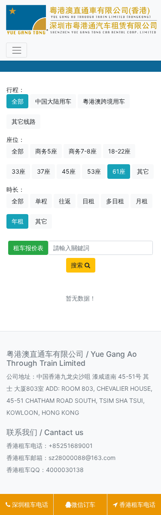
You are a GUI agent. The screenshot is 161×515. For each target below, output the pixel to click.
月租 (142, 201)
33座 (18, 171)
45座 (69, 171)
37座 (43, 171)
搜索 (78, 265)
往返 (65, 201)
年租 (18, 221)
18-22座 (119, 151)
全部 (18, 101)
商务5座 (46, 151)
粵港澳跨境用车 (104, 101)
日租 (88, 201)
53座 (94, 171)
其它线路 (24, 121)
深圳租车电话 (29, 504)
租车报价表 (28, 247)
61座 (118, 171)
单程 (41, 201)
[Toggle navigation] (16, 50)
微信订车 (83, 504)
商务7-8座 (83, 151)
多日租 (115, 201)
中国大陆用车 (53, 101)
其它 (143, 171)
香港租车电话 (136, 504)
